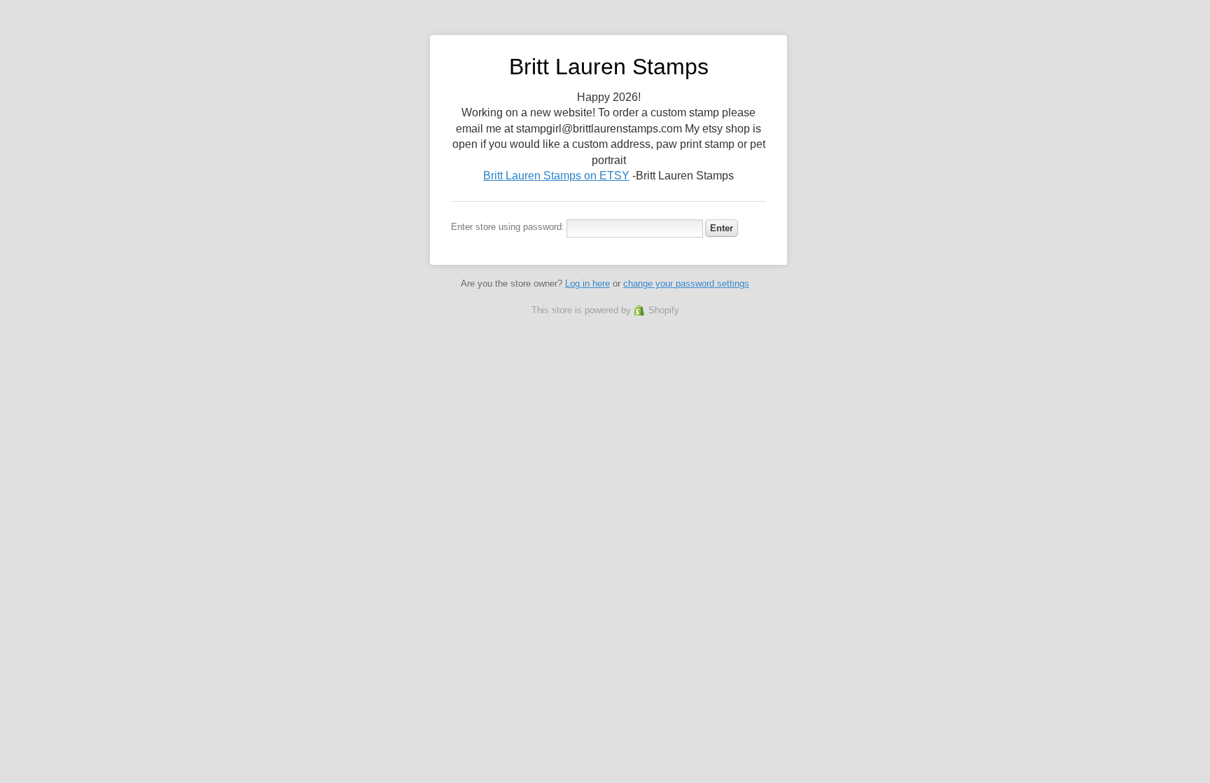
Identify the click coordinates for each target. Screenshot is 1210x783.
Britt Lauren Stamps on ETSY (556, 176)
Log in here (587, 283)
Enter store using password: (507, 227)
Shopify (663, 310)
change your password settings (686, 283)
